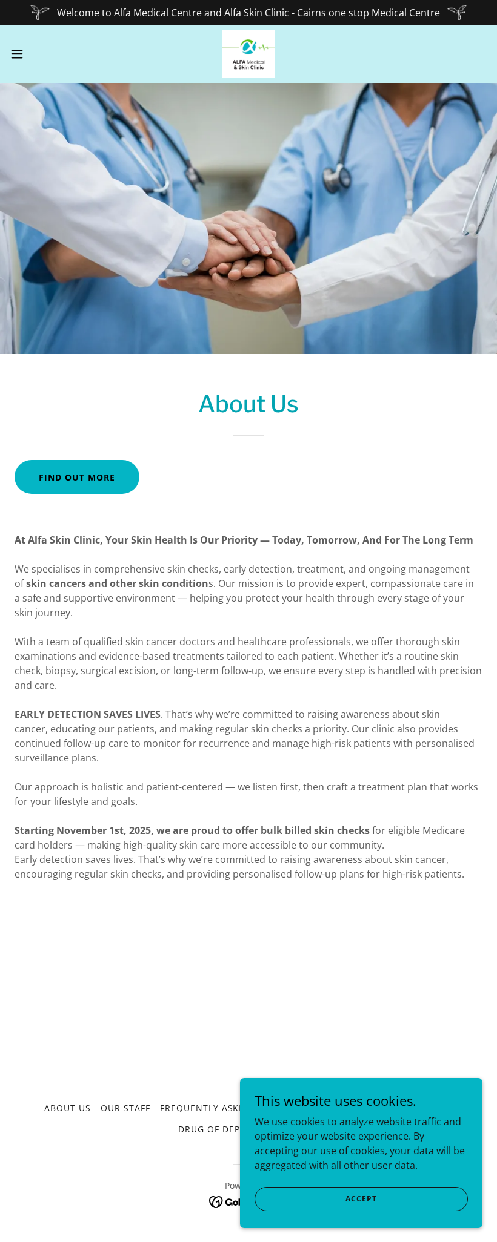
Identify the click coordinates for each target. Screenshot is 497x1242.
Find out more (77, 477)
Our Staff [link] (125, 1108)
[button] (41, 54)
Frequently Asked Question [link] (231, 1108)
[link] (248, 54)
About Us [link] (67, 1108)
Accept (360, 1199)
